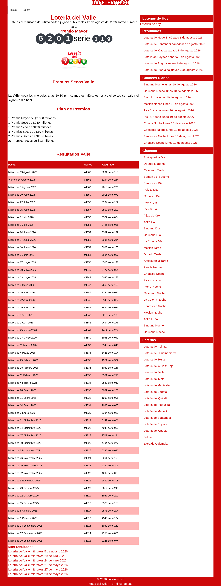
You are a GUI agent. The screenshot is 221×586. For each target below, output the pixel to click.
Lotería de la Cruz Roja (158, 366)
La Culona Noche (155, 299)
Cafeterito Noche (155, 293)
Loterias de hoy (150, 24)
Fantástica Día (153, 183)
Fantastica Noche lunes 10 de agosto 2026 (172, 136)
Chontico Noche (154, 273)
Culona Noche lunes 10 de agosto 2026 (169, 123)
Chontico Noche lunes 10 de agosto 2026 (171, 142)
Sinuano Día (152, 228)
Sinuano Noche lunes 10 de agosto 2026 (170, 84)
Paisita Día (151, 189)
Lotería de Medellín (156, 411)
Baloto (26, 9)
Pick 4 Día (150, 202)
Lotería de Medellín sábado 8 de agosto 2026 (173, 37)
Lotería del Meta (154, 378)
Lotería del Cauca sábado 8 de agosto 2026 (172, 50)
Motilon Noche (153, 312)
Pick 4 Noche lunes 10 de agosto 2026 (169, 116)
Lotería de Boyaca (155, 424)
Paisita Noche (153, 267)
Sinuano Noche (154, 325)
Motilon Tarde (152, 247)
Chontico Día (152, 196)
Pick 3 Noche (152, 286)
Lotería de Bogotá (155, 391)
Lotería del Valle (154, 372)
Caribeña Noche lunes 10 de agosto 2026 (171, 91)
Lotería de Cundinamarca (160, 353)
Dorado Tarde (152, 254)
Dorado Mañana (154, 163)
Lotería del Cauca (155, 430)
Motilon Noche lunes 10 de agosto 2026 (169, 103)
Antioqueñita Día (154, 157)
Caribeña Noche (154, 332)
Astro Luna (151, 319)
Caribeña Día (152, 235)
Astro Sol (149, 222)
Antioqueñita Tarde (156, 260)
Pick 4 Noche (152, 280)
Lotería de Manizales (157, 385)
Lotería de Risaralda (157, 404)
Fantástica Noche (155, 306)
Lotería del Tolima (155, 346)
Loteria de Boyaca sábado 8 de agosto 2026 (172, 57)
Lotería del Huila (154, 359)
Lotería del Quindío (156, 398)
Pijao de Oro (152, 215)
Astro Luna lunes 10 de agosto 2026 (167, 97)
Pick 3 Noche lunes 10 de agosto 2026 (169, 110)
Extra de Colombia (156, 443)
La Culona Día (153, 241)
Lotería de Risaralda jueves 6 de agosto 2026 (173, 69)
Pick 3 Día (150, 209)
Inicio (13, 9)
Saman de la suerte (156, 176)
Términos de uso (121, 583)
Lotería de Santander (157, 417)
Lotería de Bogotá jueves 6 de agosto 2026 (172, 63)
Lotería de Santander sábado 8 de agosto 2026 (174, 44)
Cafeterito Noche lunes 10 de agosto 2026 (171, 129)
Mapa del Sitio (98, 583)
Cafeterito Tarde (154, 170)
